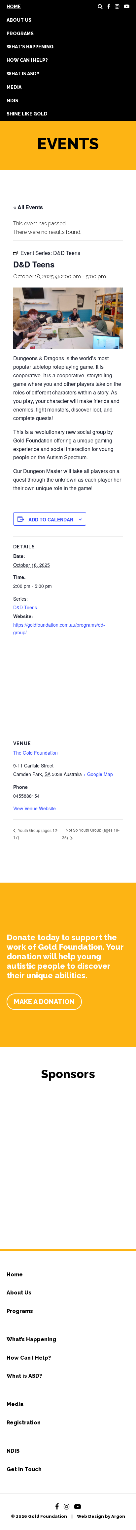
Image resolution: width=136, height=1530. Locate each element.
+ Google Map (98, 774)
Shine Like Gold (27, 113)
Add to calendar (50, 519)
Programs (20, 33)
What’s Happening (30, 46)
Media (14, 87)
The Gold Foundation (35, 752)
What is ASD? (23, 73)
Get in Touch (24, 1469)
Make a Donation (44, 1002)
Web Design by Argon (101, 1516)
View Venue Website (34, 808)
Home (14, 6)
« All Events (28, 207)
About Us (19, 20)
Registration (24, 1422)
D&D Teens (25, 607)
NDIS (12, 100)
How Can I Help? (27, 60)
